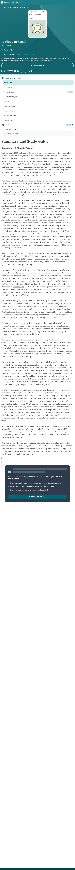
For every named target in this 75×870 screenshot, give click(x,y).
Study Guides (12, 8)
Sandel (24, 234)
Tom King (36, 181)
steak (3, 225)
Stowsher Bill (18, 287)
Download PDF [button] (39, 65)
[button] (17, 71)
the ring (59, 200)
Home (3, 8)
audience (55, 370)
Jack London (6, 45)
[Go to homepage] (9, 2)
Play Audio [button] (9, 71)
